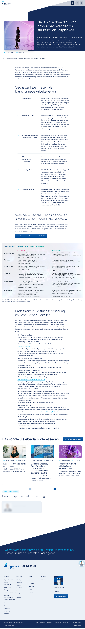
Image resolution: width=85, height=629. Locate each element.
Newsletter (31, 586)
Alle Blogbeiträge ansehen (73, 439)
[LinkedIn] (23, 566)
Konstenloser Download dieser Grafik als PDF (31, 236)
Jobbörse (43, 580)
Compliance (58, 622)
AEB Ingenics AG (77, 622)
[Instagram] (27, 566)
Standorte (19, 594)
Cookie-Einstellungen (9, 625)
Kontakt (19, 597)
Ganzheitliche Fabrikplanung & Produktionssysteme (9, 597)
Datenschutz (50, 622)
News (30, 576)
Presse (30, 589)
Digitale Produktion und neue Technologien (9, 582)
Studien (31, 592)
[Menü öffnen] (81, 3)
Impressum (42, 622)
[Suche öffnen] (77, 3)
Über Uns (19, 576)
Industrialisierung (8, 603)
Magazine (31, 583)
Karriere (44, 576)
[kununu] (34, 566)
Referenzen (19, 591)
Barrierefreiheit (77, 625)
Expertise (7, 576)
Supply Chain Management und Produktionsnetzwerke (10, 590)
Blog (30, 580)
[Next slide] (54, 489)
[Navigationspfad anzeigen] (3, 58)
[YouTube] (31, 566)
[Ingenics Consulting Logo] (6, 3)
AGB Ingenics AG (67, 622)
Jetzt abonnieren (61, 596)
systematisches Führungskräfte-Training (49, 412)
